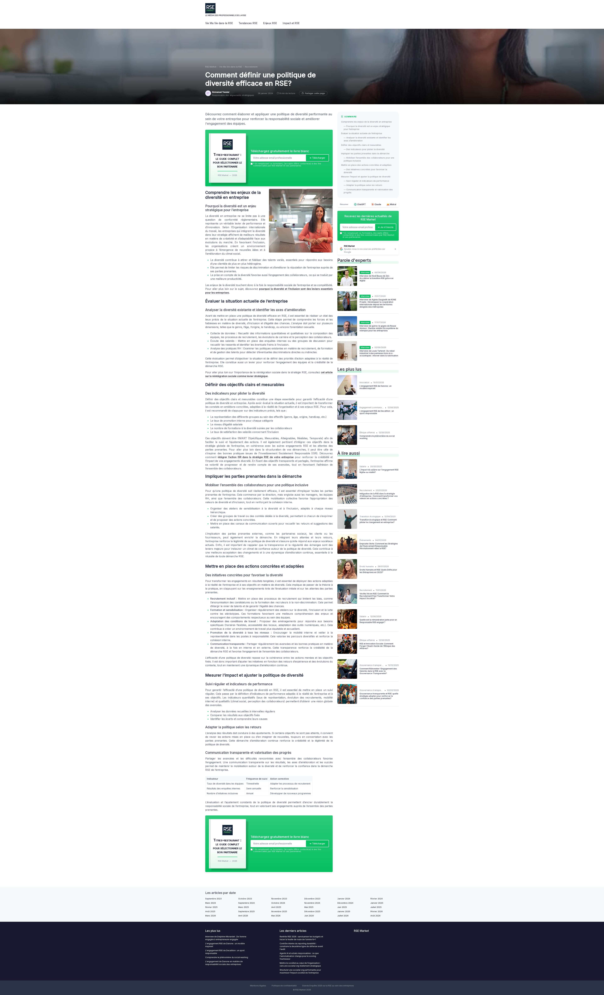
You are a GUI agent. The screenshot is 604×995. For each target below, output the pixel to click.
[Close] (358, 474)
